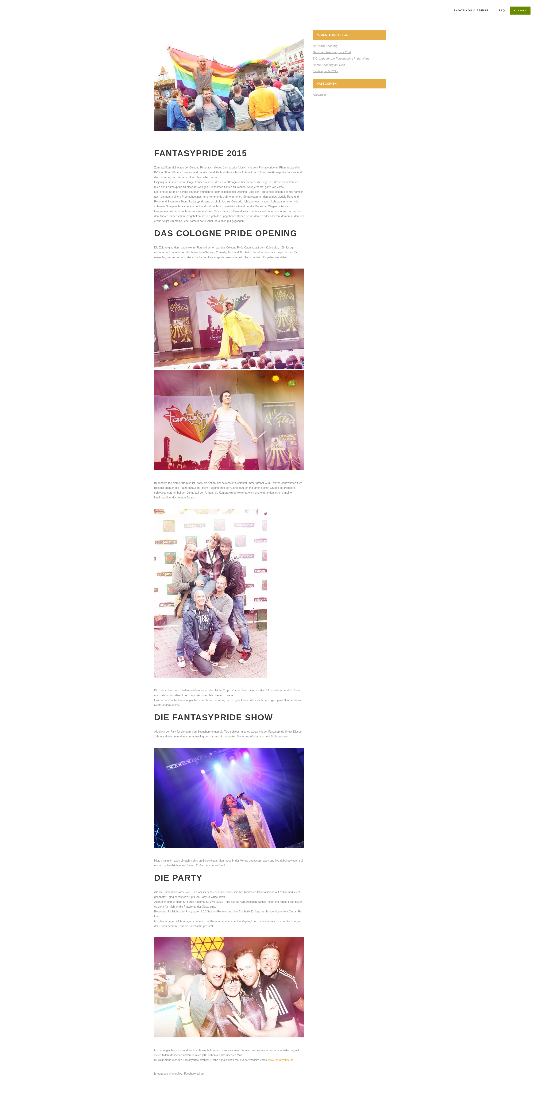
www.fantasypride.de (280, 1059)
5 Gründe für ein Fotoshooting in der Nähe (341, 58)
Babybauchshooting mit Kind (332, 52)
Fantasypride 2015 (325, 71)
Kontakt (520, 10)
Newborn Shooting (325, 46)
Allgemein (319, 94)
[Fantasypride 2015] (229, 80)
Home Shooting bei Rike (329, 65)
